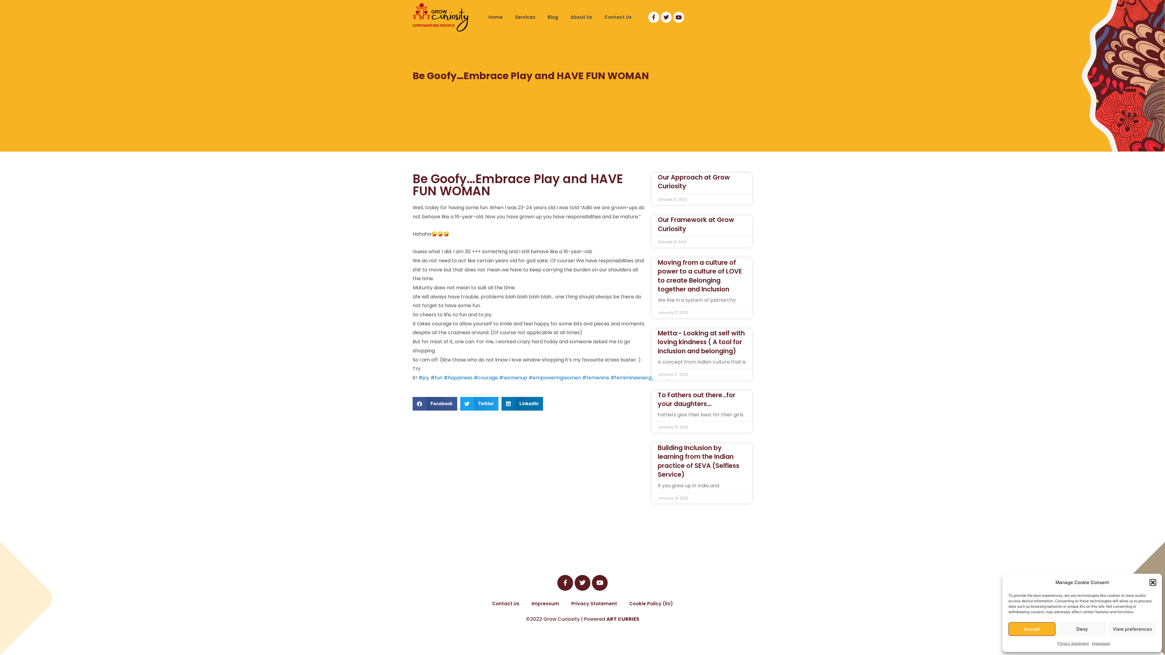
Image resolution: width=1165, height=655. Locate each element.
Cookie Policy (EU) (651, 603)
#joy (423, 377)
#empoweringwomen (554, 377)
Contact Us (618, 17)
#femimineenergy (632, 377)
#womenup (513, 377)
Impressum (1101, 643)
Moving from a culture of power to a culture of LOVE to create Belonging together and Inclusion (700, 276)
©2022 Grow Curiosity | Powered (582, 619)
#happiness (458, 377)
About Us (581, 17)
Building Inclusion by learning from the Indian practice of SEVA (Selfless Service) (698, 461)
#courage (486, 377)
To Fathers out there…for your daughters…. (696, 399)
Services (525, 17)
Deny (1082, 629)
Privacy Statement (1073, 643)
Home (495, 17)
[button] (1153, 582)
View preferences (1132, 629)
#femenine (595, 377)
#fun (436, 377)
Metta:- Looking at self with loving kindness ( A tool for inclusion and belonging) (701, 342)
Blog (553, 17)
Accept (1032, 629)
